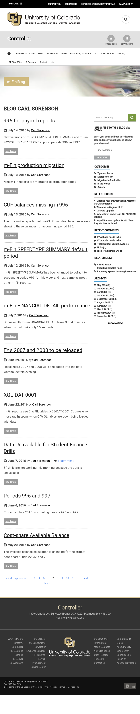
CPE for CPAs (15, 62)
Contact (43, 62)
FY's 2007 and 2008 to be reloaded (43, 350)
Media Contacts (102, 647)
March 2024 (103, 309)
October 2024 (104, 295)
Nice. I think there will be (109, 251)
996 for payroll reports (29, 121)
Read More (10, 151)
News (40, 53)
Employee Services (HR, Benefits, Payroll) (36, 655)
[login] (78, 687)
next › (86, 578)
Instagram (127, 686)
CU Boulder (17, 647)
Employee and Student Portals (98, 4)
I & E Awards (30, 62)
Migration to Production (109, 180)
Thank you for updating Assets (113, 244)
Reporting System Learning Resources (116, 271)
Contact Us (99, 663)
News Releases (102, 651)
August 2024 (103, 302)
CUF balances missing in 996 (36, 205)
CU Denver (17, 659)
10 (67, 578)
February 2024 (104, 313)
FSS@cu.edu (76, 617)
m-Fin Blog (16, 82)
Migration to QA (105, 177)
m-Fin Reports (107, 53)
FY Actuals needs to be (109, 237)
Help (52, 62)
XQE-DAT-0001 (20, 395)
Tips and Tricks (105, 173)
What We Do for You (25, 53)
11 (73, 578)
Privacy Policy (50, 687)
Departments (127, 44)
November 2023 (105, 316)
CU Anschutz (16, 663)
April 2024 (102, 306)
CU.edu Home (110, 44)
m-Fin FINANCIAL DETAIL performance (47, 306)
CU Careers (71, 4)
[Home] (43, 25)
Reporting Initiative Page (109, 268)
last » (47, 583)
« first (9, 578)
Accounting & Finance (80, 53)
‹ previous (20, 578)
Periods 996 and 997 (27, 496)
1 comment (66, 461)
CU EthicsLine (124, 655)
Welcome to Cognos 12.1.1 (110, 207)
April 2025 (102, 292)
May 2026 (102, 285)
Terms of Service (67, 687)
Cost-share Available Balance (36, 535)
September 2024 (105, 299)
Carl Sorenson (40, 130)
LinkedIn (133, 686)
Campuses (124, 4)
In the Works (104, 183)
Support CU (54, 4)
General (101, 187)
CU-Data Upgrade (105, 210)
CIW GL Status (104, 264)
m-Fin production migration (34, 165)
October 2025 (104, 288)
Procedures (52, 53)
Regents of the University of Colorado (24, 687)
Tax (96, 53)
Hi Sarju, (101, 247)
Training (121, 53)
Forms (64, 53)
